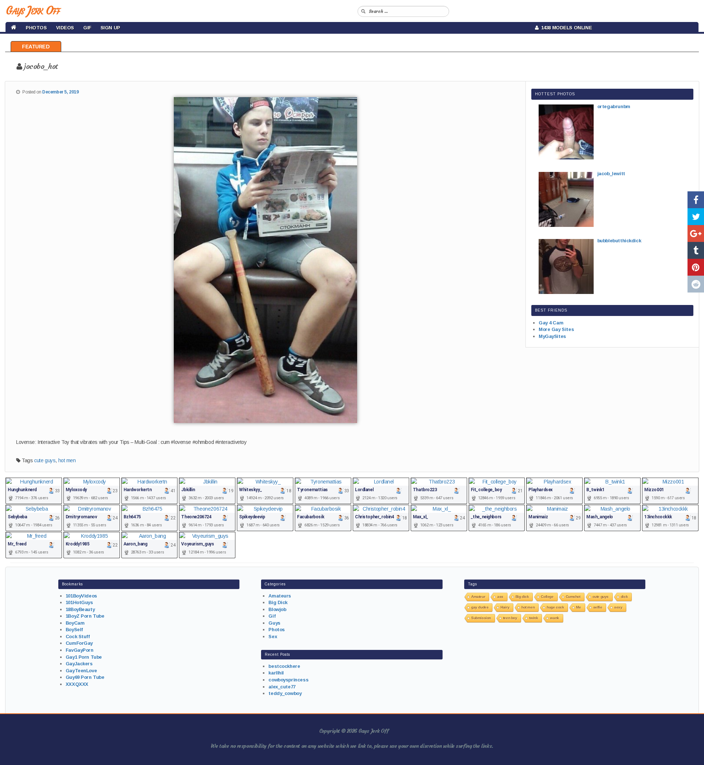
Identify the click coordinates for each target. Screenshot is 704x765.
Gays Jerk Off (33, 10)
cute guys (44, 460)
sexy (618, 607)
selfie (597, 607)
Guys (274, 623)
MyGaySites (552, 336)
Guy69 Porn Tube (85, 677)
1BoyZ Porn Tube (85, 616)
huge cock (555, 607)
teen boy (510, 618)
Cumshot (573, 597)
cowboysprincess (288, 680)
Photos (36, 27)
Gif (87, 27)
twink (533, 618)
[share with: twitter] (696, 216)
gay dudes (479, 607)
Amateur (478, 597)
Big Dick (277, 602)
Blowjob (277, 609)
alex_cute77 (281, 686)
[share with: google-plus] (696, 233)
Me (578, 607)
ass (500, 597)
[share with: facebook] (696, 199)
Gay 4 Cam (551, 323)
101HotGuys (79, 602)
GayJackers (79, 663)
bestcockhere (284, 666)
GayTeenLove (81, 670)
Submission (481, 618)
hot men (67, 460)
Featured (36, 46)
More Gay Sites (556, 329)
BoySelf (74, 629)
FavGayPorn (80, 650)
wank (554, 618)
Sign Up (110, 27)
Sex (272, 636)
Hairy (504, 607)
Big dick (522, 597)
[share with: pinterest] (696, 267)
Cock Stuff (78, 636)
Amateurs (279, 596)
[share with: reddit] (696, 284)
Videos (65, 27)
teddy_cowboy (284, 693)
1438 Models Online (565, 27)
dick (624, 597)
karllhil (276, 673)
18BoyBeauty (80, 609)
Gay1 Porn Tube (84, 657)
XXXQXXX (77, 684)
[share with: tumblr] (696, 250)
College (547, 597)
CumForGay (79, 643)
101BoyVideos (81, 596)
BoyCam (75, 623)
